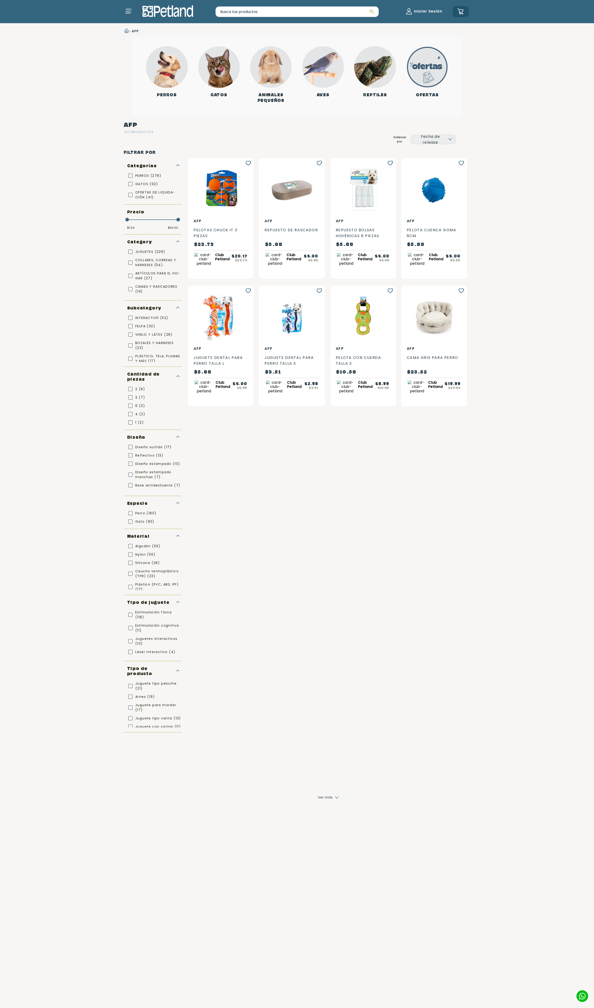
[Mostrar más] (328, 797)
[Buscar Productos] (371, 11)
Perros (167, 94)
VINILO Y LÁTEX (154, 334)
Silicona (147, 562)
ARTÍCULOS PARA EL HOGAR (157, 275)
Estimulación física (153, 614)
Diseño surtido (153, 447)
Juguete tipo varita (158, 718)
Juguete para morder (155, 707)
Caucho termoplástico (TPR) (157, 573)
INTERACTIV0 (151, 318)
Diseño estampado (157, 463)
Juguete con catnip (158, 726)
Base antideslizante (157, 485)
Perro (145, 513)
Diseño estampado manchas (153, 474)
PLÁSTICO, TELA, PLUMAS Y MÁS (157, 358)
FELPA (145, 326)
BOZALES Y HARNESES (154, 345)
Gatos (218, 94)
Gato (145, 521)
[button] (128, 11)
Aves (323, 94)
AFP (135, 31)
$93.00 (173, 228)
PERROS (148, 175)
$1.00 (131, 228)
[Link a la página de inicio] (126, 31)
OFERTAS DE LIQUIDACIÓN (155, 195)
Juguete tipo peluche (156, 686)
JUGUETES (150, 251)
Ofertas (427, 94)
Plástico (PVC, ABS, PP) (157, 587)
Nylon (145, 554)
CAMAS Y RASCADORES (156, 289)
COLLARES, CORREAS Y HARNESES (155, 262)
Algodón (148, 546)
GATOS (146, 184)
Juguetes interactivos (156, 641)
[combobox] (297, 11)
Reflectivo (149, 455)
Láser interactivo (155, 652)
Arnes (145, 696)
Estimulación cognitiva (157, 628)
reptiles (375, 94)
